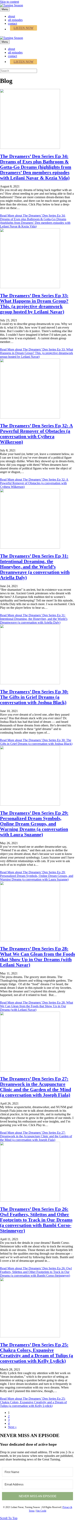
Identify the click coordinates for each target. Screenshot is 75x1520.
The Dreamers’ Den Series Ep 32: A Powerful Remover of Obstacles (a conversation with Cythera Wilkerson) (36, 433)
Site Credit (41, 1510)
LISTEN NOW (23, 28)
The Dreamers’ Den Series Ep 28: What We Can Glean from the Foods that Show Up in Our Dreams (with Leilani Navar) (37, 956)
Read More (35, 221)
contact (12, 23)
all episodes (15, 20)
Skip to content (9, 1)
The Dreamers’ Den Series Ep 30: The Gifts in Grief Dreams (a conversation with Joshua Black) (34, 697)
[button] (8, 1518)
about (11, 16)
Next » (12, 1427)
